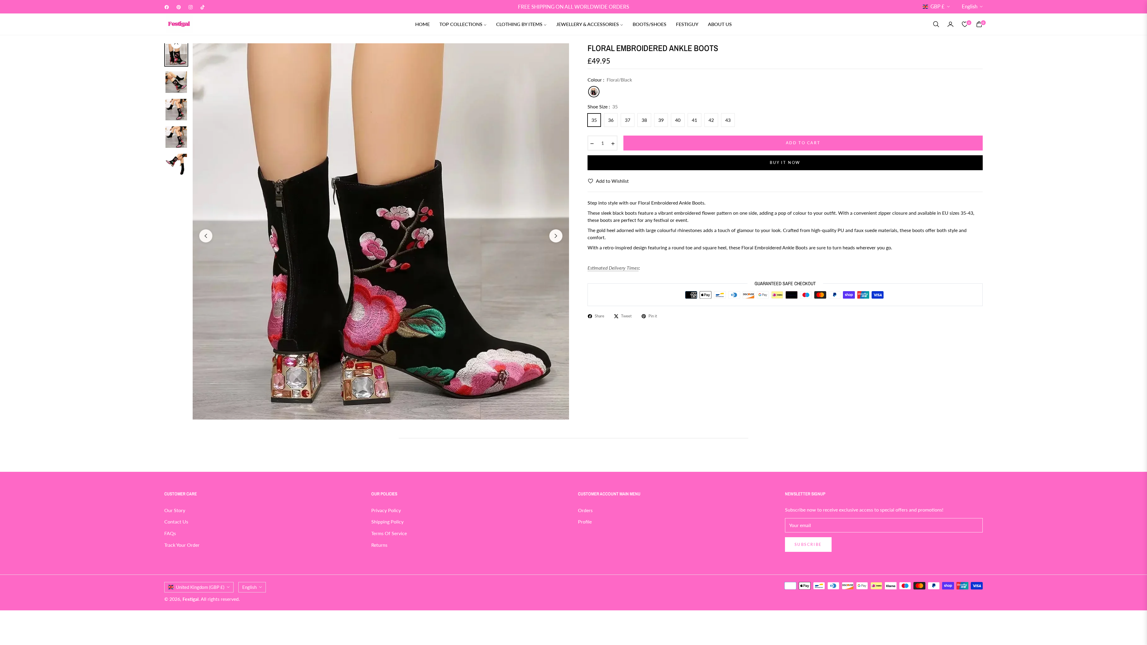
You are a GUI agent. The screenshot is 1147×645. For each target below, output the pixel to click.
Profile (585, 521)
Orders (585, 510)
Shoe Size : (603, 106)
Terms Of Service (389, 533)
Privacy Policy (386, 510)
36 (611, 120)
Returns (379, 545)
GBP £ (937, 6)
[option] (381, 231)
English (969, 6)
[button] (936, 24)
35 (594, 120)
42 (711, 120)
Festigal (191, 599)
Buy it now (785, 162)
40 (677, 120)
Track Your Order (182, 545)
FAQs (170, 533)
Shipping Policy (387, 521)
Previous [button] (205, 235)
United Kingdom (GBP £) (200, 587)
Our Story (174, 510)
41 (694, 120)
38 (644, 120)
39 (661, 120)
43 (728, 120)
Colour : (610, 79)
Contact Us (176, 521)
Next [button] (555, 235)
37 (627, 120)
